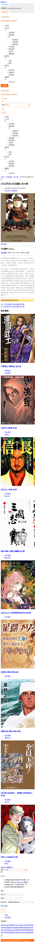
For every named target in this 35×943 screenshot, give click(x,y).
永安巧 (7, 434)
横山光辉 (7, 557)
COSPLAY (12, 82)
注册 (6, 915)
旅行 (19, 932)
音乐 (3, 932)
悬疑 (32, 925)
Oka (15, 882)
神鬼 (6, 930)
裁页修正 (15, 44)
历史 (28, 927)
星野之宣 (7, 738)
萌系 (17, 932)
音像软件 (11, 72)
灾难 (9, 932)
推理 (17, 930)
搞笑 (7, 925)
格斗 (3, 930)
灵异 (19, 930)
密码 (2, 898)
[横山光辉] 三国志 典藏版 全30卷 (13, 551)
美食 (9, 930)
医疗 (14, 932)
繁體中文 (10, 867)
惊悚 (17, 927)
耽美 (25, 930)
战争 (5, 244)
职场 (9, 927)
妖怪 (11, 932)
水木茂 (7, 802)
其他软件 (11, 75)
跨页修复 (15, 42)
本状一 (7, 863)
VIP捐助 (4, 85)
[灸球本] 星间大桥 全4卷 (9, 672)
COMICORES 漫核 (12, 940)
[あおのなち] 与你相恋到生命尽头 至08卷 (16, 613)
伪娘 (28, 932)
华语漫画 (11, 46)
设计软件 (11, 70)
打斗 (15, 925)
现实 (30, 930)
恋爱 (10, 925)
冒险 (2, 925)
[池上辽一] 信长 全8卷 (9, 489)
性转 (22, 932)
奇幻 (5, 925)
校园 (13, 925)
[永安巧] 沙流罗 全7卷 (9, 428)
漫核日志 (5, 12)
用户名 (3, 894)
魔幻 (22, 927)
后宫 (2, 927)
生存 (11, 930)
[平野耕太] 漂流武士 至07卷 (11, 366)
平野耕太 (7, 370)
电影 (10, 63)
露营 (30, 932)
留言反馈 (5, 4)
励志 (11, 927)
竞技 (29, 925)
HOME (7, 25)
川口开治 (7, 190)
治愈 (19, 927)
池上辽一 (7, 496)
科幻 (21, 925)
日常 (26, 925)
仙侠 (25, 932)
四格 (28, 930)
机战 (22, 930)
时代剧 (6, 927)
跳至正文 (4, 2)
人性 (14, 930)
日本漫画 (11, 32)
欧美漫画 (11, 49)
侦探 (25, 927)
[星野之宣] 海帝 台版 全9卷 (11, 731)
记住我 (5, 906)
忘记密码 (7, 917)
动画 (10, 60)
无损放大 (15, 39)
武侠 (6, 932)
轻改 (14, 927)
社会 (24, 925)
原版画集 (11, 53)
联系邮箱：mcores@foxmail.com (11, 8)
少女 (18, 925)
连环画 (11, 51)
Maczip (21, 882)
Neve (27, 940)
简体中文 (4, 867)
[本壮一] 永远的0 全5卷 (9, 857)
